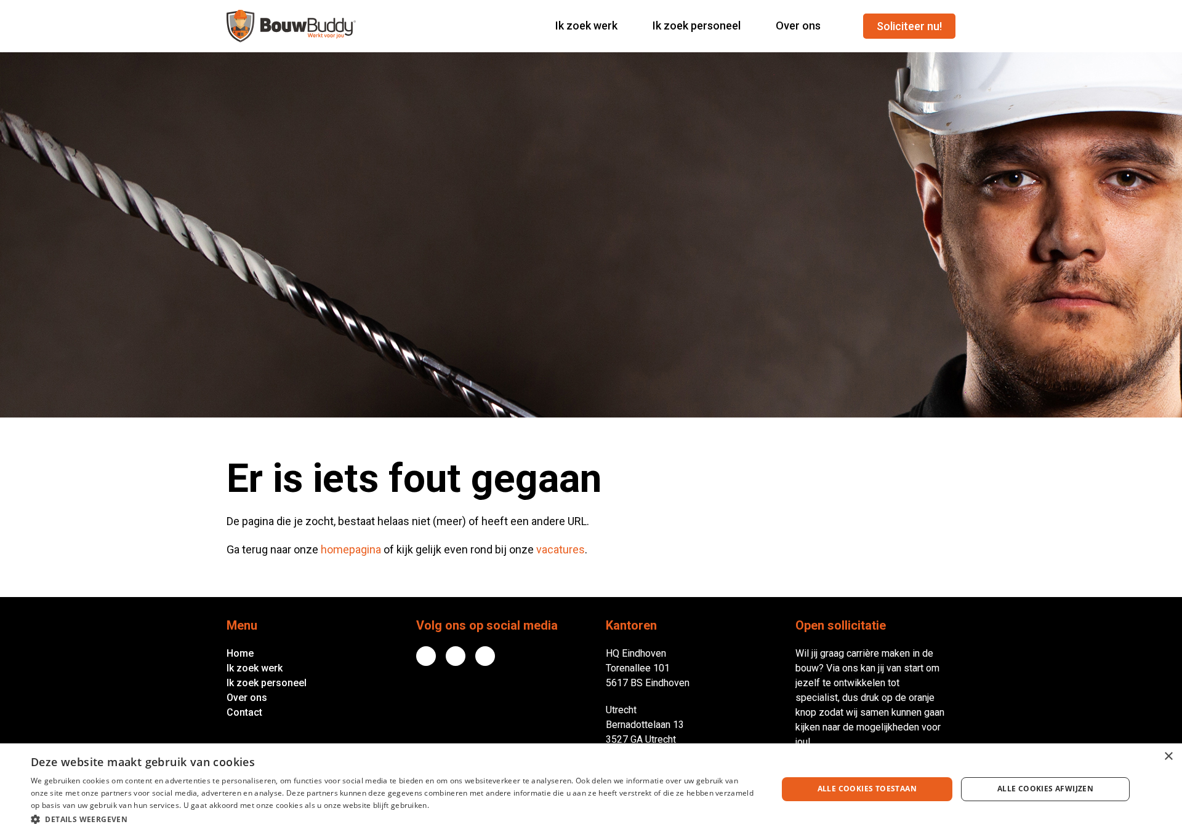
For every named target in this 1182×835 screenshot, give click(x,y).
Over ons (247, 697)
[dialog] (591, 789)
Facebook (455, 656)
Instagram (485, 656)
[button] (393, 819)
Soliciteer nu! (909, 26)
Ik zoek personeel (267, 683)
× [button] (1168, 756)
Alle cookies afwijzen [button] (1045, 788)
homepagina (351, 549)
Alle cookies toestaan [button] (867, 788)
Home (240, 653)
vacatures (560, 549)
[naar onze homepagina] (291, 26)
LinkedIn (426, 656)
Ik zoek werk (255, 668)
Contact (244, 712)
